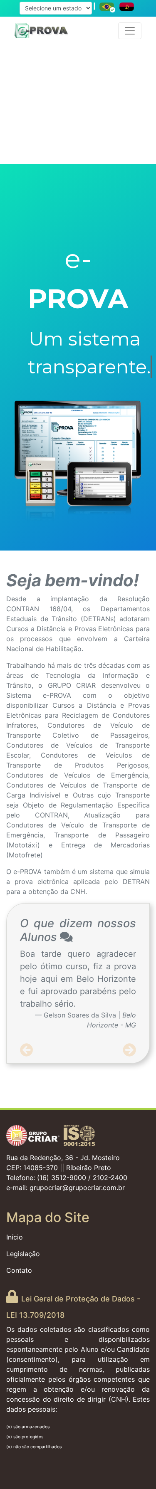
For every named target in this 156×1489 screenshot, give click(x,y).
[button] (26, 1050)
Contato (19, 1270)
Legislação (23, 1253)
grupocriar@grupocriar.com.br (77, 1187)
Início (14, 1237)
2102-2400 (110, 1177)
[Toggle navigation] (129, 30)
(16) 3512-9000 (61, 1177)
